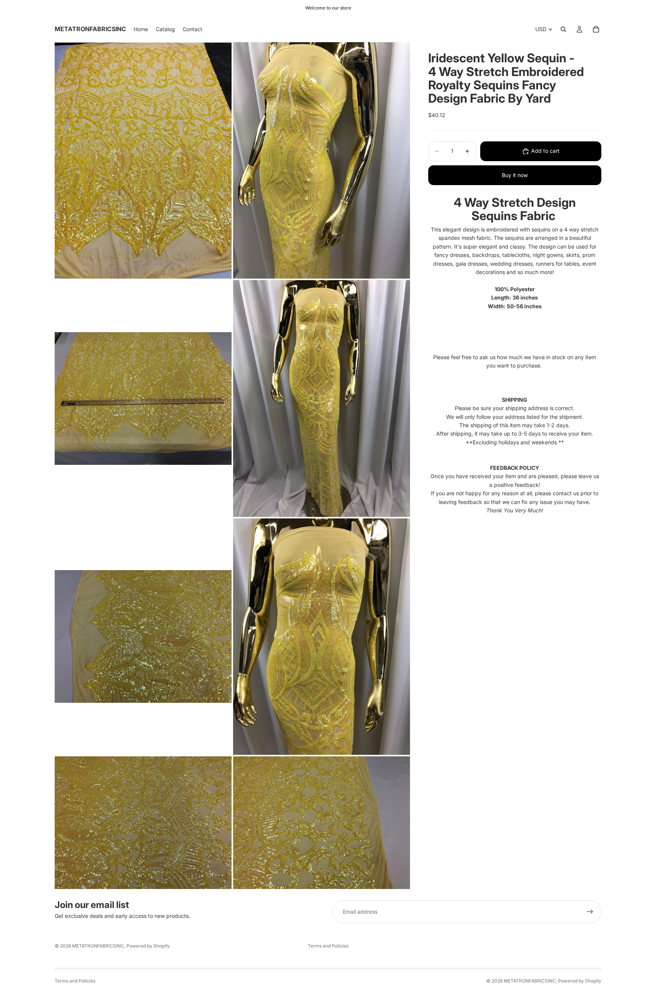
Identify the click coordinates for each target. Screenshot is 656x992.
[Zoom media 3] (143, 398)
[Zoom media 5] (143, 636)
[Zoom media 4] (321, 398)
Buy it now (515, 175)
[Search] (563, 29)
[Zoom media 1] (143, 160)
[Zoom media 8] (321, 822)
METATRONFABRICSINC (98, 946)
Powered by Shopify (148, 946)
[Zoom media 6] (321, 636)
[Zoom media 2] (321, 160)
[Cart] (596, 29)
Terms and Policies (328, 946)
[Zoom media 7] (143, 822)
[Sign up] (590, 912)
